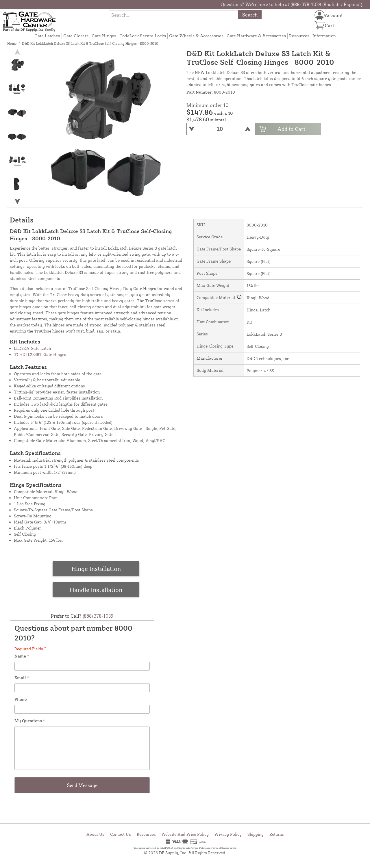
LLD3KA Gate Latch (32, 348)
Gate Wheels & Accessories (196, 35)
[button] (17, 201)
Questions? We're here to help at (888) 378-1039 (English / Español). (292, 4)
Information (324, 35)
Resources (299, 35)
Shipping (255, 834)
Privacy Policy (228, 834)
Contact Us (120, 834)
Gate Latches (47, 35)
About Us (95, 834)
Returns (276, 834)
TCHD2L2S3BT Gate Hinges (40, 354)
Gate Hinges (104, 35)
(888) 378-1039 (97, 616)
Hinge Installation (96, 568)
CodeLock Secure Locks (142, 35)
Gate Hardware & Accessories (256, 35)
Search (250, 15)
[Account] (319, 15)
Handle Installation (96, 589)
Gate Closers (75, 35)
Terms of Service (220, 847)
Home (11, 43)
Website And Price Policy (185, 834)
